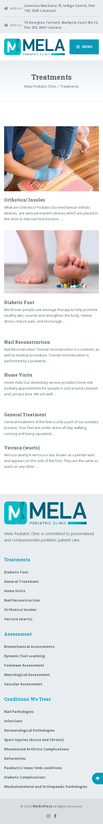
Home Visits (18, 375)
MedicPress (42, 806)
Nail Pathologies (19, 711)
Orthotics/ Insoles (24, 200)
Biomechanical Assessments (29, 646)
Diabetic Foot (19, 302)
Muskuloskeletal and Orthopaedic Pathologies (45, 786)
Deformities (15, 758)
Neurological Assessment (27, 674)
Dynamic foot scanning (24, 656)
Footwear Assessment (24, 665)
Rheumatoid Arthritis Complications (36, 749)
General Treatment (25, 414)
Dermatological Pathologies (29, 730)
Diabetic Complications (25, 777)
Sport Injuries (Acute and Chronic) (34, 739)
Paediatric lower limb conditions (33, 768)
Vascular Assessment (23, 684)
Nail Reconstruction (27, 342)
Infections (13, 721)
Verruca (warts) (22, 447)
